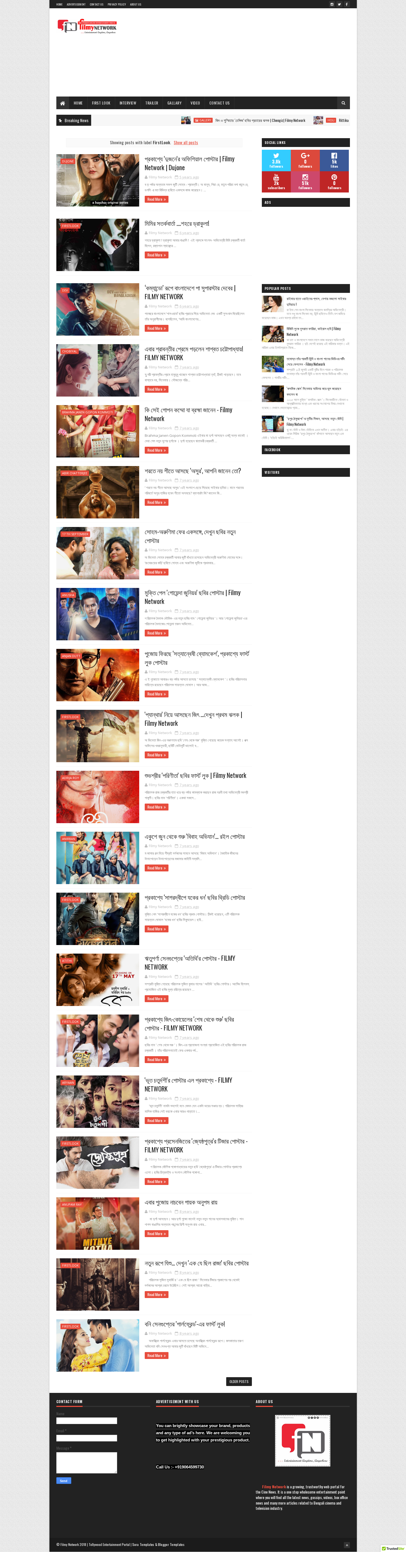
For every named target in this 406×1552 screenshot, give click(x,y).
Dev (65, 290)
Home (59, 4)
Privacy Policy (117, 4)
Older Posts (239, 1381)
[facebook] (347, 4)
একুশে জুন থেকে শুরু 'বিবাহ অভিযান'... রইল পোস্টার (195, 836)
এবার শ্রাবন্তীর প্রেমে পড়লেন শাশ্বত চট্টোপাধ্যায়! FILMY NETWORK (194, 353)
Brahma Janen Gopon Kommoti (87, 412)
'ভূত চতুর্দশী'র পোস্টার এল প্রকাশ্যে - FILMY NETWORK (188, 1084)
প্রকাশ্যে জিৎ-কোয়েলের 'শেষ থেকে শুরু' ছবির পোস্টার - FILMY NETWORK (189, 1023)
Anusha (68, 595)
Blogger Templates (171, 1544)
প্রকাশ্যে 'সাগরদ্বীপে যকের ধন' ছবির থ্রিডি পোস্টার (195, 897)
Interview (128, 103)
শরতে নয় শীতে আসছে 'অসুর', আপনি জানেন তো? (193, 470)
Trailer (151, 103)
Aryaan (68, 1082)
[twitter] (339, 4)
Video (195, 103)
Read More (154, 199)
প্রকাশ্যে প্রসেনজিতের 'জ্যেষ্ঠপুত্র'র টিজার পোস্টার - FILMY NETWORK (196, 1145)
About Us (135, 4)
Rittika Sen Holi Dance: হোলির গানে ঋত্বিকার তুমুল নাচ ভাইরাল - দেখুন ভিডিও (341, 120)
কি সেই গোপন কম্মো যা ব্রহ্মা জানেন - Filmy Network (188, 414)
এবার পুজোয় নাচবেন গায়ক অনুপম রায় (181, 1201)
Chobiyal (69, 351)
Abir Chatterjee (74, 473)
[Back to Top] (347, 1545)
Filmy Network (274, 1486)
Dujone (68, 161)
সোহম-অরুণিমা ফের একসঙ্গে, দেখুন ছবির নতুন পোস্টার (190, 536)
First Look (101, 103)
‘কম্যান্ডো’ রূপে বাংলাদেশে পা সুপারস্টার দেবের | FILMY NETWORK (190, 292)
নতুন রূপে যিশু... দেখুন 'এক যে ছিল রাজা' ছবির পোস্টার (197, 1262)
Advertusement (76, 4)
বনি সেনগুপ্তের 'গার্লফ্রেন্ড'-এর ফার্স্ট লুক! (185, 1323)
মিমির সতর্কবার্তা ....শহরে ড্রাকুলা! (177, 223)
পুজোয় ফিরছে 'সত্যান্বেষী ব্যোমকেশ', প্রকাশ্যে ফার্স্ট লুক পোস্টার (197, 658)
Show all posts (186, 142)
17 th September (75, 534)
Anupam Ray (72, 1204)
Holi (283, 120)
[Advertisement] (249, 52)
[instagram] (332, 4)
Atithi (67, 961)
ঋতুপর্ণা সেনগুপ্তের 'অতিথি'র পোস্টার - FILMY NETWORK (190, 962)
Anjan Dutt (71, 656)
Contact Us (97, 4)
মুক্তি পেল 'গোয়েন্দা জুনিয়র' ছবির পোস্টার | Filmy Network (193, 597)
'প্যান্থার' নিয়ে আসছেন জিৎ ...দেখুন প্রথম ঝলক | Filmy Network (193, 719)
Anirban (68, 839)
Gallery (157, 120)
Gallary (174, 103)
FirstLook (70, 226)
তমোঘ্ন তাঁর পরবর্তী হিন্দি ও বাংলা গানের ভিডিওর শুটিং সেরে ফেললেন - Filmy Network (316, 361)
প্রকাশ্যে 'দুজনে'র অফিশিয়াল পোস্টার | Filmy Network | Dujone (189, 163)
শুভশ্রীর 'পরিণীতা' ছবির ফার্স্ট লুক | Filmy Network (195, 775)
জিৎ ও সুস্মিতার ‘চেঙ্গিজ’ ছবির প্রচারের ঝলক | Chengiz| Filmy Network (212, 120)
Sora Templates (143, 1544)
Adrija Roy (70, 778)
